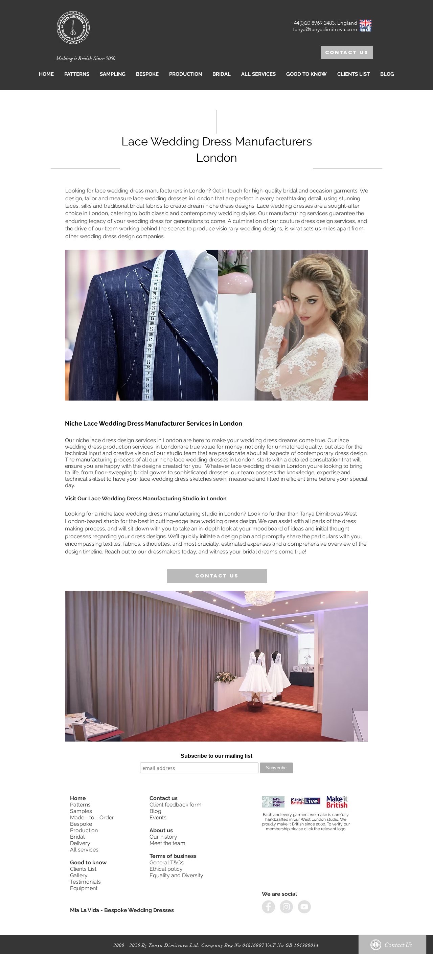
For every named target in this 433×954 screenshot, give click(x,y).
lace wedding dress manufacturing (157, 513)
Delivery (80, 843)
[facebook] (268, 906)
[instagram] (286, 906)
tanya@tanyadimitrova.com (325, 29)
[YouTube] (304, 906)
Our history (164, 837)
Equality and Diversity (176, 875)
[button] (113, 74)
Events (158, 817)
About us (161, 830)
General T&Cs (167, 862)
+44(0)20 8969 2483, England (323, 23)
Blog (155, 811)
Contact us (164, 798)
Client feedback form (176, 804)
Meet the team (167, 843)
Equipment (84, 888)
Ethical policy (167, 869)
